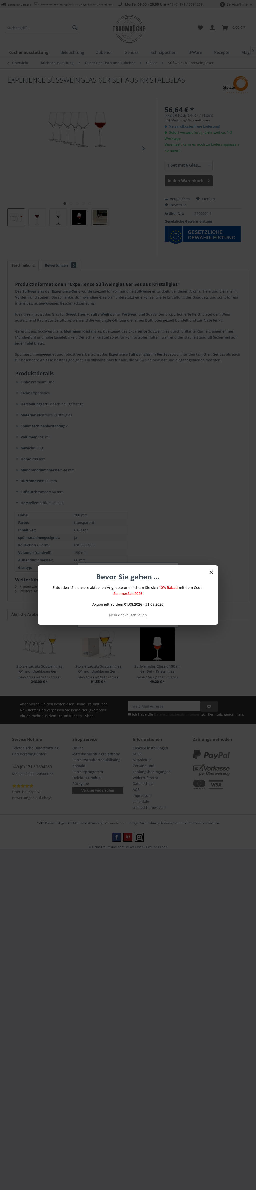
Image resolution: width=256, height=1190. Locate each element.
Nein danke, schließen (128, 615)
